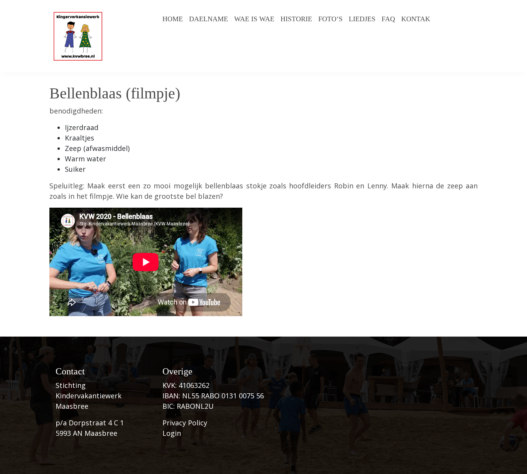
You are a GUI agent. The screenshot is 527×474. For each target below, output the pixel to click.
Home (172, 19)
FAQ (388, 19)
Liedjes (362, 19)
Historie (296, 19)
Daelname (208, 19)
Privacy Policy (184, 422)
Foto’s (330, 19)
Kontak (415, 19)
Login (171, 433)
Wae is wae (254, 19)
